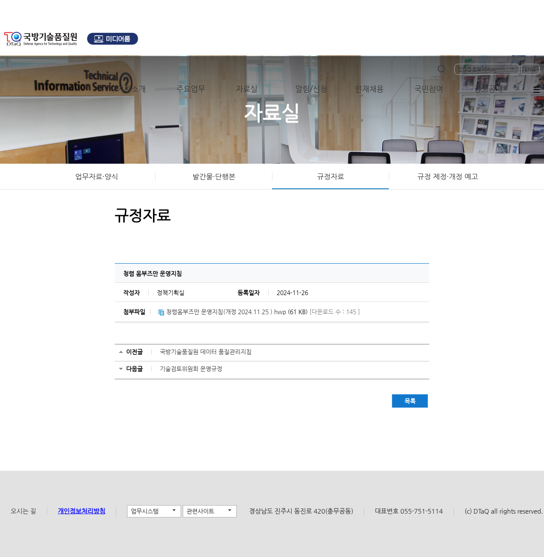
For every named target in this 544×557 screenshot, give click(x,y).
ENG (530, 69)
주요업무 (190, 88)
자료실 (247, 88)
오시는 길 (23, 510)
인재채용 (369, 88)
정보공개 (488, 88)
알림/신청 (311, 88)
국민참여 (428, 88)
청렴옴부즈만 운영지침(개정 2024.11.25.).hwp (226, 311)
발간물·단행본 (214, 176)
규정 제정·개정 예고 (447, 176)
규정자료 (330, 176)
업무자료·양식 (96, 176)
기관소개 (131, 88)
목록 (410, 401)
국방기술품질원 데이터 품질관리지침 (206, 351)
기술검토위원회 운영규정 (191, 368)
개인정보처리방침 (81, 510)
